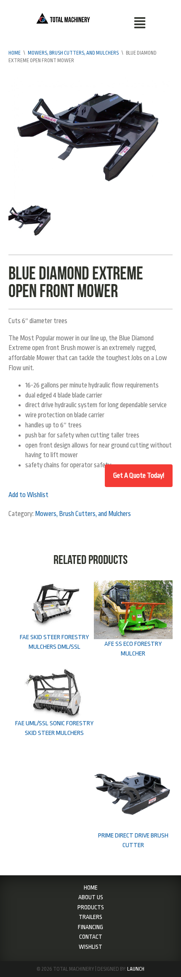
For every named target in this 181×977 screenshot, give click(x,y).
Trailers (90, 917)
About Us (90, 897)
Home (14, 53)
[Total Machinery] (63, 17)
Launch (135, 969)
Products (90, 907)
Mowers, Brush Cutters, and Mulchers (73, 53)
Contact (90, 936)
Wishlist (90, 946)
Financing (90, 927)
